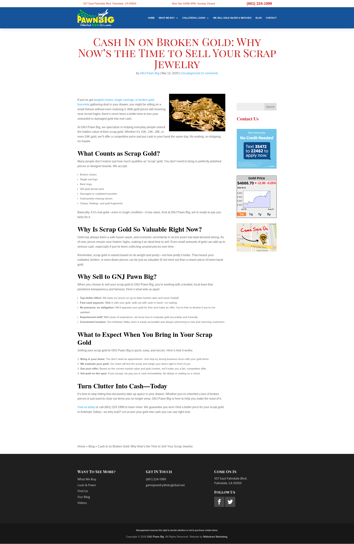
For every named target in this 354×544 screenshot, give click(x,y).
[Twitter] (230, 505)
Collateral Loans (193, 18)
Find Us (82, 491)
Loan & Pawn (86, 485)
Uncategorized (190, 73)
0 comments (210, 73)
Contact (271, 18)
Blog (259, 18)
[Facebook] (219, 505)
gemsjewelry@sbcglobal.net (165, 485)
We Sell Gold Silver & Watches (232, 18)
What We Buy (167, 18)
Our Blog (83, 497)
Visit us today (86, 407)
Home (151, 18)
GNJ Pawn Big (149, 73)
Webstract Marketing (215, 536)
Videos (82, 503)
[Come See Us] (257, 250)
